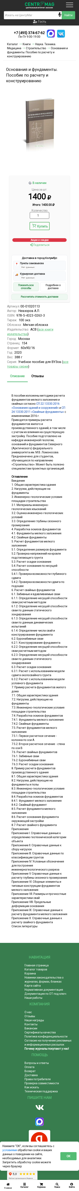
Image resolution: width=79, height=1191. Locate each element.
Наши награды (34, 1020)
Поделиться (41, 245)
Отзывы (37, 376)
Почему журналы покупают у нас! (47, 1048)
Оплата (29, 1067)
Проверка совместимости (42, 1083)
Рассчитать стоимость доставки (39, 296)
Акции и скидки (40, 240)
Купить (42, 226)
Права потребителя (38, 1079)
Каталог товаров (36, 969)
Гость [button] (41, 21)
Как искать (32, 1087)
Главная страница (37, 965)
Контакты (31, 1024)
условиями (10, 1150)
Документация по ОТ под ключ (45, 993)
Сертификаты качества (40, 1032)
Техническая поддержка (41, 1091)
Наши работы (33, 997)
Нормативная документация (44, 989)
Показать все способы (26, 286)
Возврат (30, 1071)
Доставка (31, 1075)
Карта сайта (33, 985)
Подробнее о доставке (53, 286)
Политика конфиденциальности (46, 1036)
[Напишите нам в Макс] (51, 34)
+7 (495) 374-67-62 (29, 33)
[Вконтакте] (39, 1107)
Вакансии (31, 1028)
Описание (17, 376)
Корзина (30, 973)
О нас (28, 1012)
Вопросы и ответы (37, 1063)
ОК (68, 1156)
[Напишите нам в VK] (61, 34)
